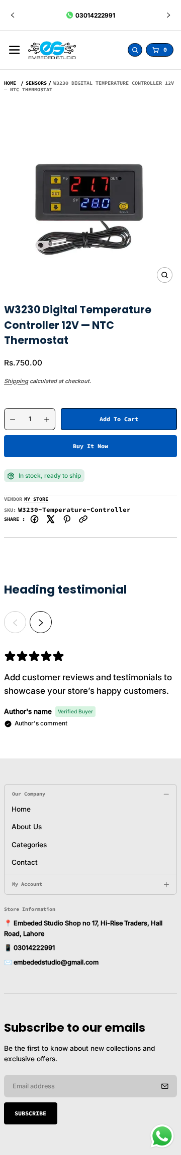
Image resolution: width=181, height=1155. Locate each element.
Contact (25, 862)
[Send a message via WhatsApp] (162, 1136)
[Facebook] (34, 519)
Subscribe (30, 1113)
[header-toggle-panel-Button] (14, 50)
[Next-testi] (41, 622)
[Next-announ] (168, 15)
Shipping (16, 380)
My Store (36, 499)
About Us (27, 827)
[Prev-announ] (12, 15)
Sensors (36, 83)
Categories (29, 845)
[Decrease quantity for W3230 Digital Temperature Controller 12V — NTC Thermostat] (10, 420)
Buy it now (90, 446)
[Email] (83, 519)
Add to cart (119, 419)
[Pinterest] (67, 519)
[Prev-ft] (165, 1086)
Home (10, 83)
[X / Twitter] (50, 519)
